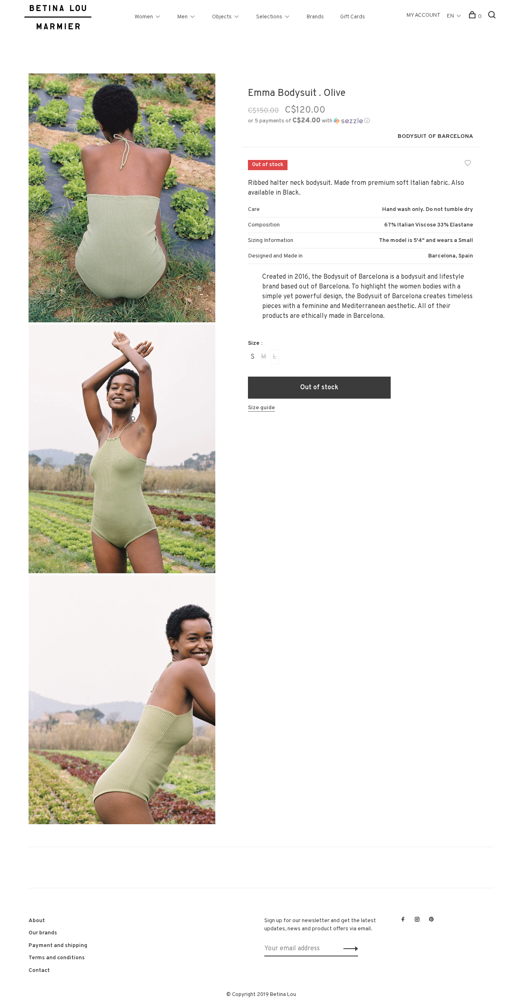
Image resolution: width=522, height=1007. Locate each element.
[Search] (493, 16)
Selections (269, 16)
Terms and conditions (57, 957)
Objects (222, 16)
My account (423, 15)
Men (182, 16)
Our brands (43, 932)
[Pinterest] (431, 920)
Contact (39, 970)
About (37, 920)
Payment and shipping (58, 945)
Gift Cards (352, 16)
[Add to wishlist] (467, 164)
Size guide (261, 407)
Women (144, 16)
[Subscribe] (348, 949)
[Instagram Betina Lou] (417, 920)
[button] (309, 121)
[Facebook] (402, 920)
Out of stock (319, 388)
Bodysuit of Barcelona (435, 136)
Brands (315, 16)
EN (450, 16)
